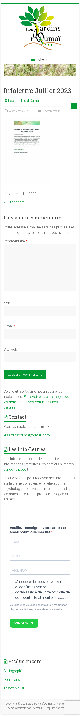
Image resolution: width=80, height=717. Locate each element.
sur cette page (15, 469)
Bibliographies (14, 671)
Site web (10, 349)
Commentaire (15, 241)
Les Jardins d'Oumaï (24, 101)
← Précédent (14, 202)
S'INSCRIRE (24, 623)
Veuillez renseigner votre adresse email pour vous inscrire (38, 530)
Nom (9, 303)
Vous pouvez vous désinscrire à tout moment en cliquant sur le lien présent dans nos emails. (38, 607)
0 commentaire (51, 111)
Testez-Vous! (14, 688)
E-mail (10, 326)
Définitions (12, 679)
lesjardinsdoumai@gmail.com (27, 435)
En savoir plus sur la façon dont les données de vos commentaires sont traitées (38, 402)
